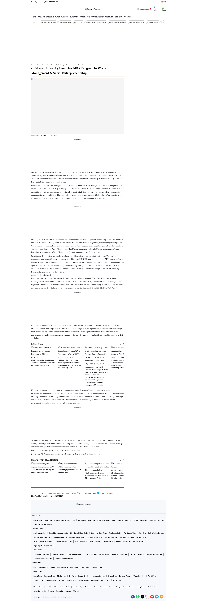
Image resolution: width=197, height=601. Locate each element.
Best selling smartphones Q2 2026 (60, 533)
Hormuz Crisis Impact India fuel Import (130, 541)
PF (125, 17)
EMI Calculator (91, 554)
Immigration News (99, 576)
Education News (51, 580)
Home (34, 17)
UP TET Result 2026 (94, 537)
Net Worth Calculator (76, 554)
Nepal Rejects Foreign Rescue (96, 22)
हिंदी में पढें (163, 2)
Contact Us (151, 587)
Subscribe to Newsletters (59, 567)
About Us (49, 587)
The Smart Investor (95, 17)
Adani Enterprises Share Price (64, 520)
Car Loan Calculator (137, 554)
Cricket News (112, 576)
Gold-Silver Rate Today (99, 533)
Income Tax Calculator (41, 554)
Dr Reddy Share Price (156, 520)
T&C (56, 587)
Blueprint (74, 17)
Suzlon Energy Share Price (43, 520)
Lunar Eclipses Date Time (63, 541)
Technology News (139, 576)
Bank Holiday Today (81, 533)
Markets (64, 17)
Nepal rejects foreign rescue (43, 545)
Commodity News (84, 576)
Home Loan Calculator (154, 554)
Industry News (38, 580)
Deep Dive (142, 533)
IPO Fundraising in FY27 (58, 537)
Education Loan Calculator (43, 558)
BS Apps (76, 591)
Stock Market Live (40, 533)
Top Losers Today (115, 533)
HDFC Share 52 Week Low (43, 541)
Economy (118, 17)
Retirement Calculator (119, 554)
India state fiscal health (136, 22)
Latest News (38, 576)
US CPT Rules (78, 22)
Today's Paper (38, 587)
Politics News (105, 580)
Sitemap (51, 591)
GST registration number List (124, 587)
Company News (49, 576)
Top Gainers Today (130, 533)
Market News (61, 576)
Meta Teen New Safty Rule (84, 541)
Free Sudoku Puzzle (77, 567)
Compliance (141, 587)
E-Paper (56, 17)
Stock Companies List (41, 567)
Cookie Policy (77, 587)
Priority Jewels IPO (153, 22)
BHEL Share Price (140, 520)
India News (38, 65)
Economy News (83, 580)
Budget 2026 (117, 580)
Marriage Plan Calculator (64, 558)
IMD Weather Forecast (156, 533)
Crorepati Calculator (59, 554)
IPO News (72, 576)
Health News (71, 580)
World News (152, 576)
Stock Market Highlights (48, 22)
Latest (49, 17)
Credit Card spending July (117, 22)
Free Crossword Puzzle (94, 567)
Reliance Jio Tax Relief (77, 537)
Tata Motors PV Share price (121, 520)
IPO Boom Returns (40, 537)
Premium (41, 17)
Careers (68, 591)
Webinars (109, 17)
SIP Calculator (104, 554)
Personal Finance (125, 576)
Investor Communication (102, 587)
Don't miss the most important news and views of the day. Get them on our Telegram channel (77, 493)
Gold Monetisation (65, 22)
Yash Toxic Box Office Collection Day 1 (132, 537)
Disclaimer (88, 587)
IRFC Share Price (103, 520)
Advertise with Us (40, 591)
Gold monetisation (110, 537)
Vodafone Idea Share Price (43, 524)
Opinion (83, 17)
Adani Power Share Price (86, 520)
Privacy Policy (65, 587)
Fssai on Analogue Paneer (104, 541)
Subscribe (59, 591)
